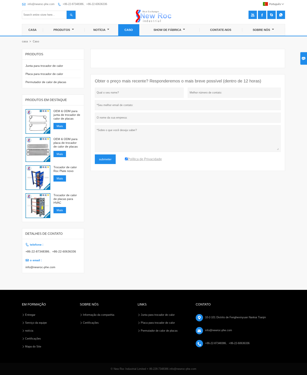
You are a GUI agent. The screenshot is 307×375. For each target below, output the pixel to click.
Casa (32, 30)
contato (203, 304)
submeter (105, 159)
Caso (128, 30)
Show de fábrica (168, 30)
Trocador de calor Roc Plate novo (65, 169)
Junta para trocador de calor (44, 65)
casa (25, 41)
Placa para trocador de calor (44, 74)
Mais (60, 126)
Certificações (33, 338)
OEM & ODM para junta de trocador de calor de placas (66, 114)
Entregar (30, 314)
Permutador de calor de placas (45, 82)
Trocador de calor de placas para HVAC (65, 198)
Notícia (99, 30)
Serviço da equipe (36, 322)
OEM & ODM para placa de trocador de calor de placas (65, 142)
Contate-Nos (220, 30)
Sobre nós (262, 30)
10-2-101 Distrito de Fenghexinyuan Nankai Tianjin (235, 317)
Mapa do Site (33, 346)
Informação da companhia (98, 314)
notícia (29, 330)
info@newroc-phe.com (41, 4)
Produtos (62, 30)
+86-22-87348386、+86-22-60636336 (85, 4)
